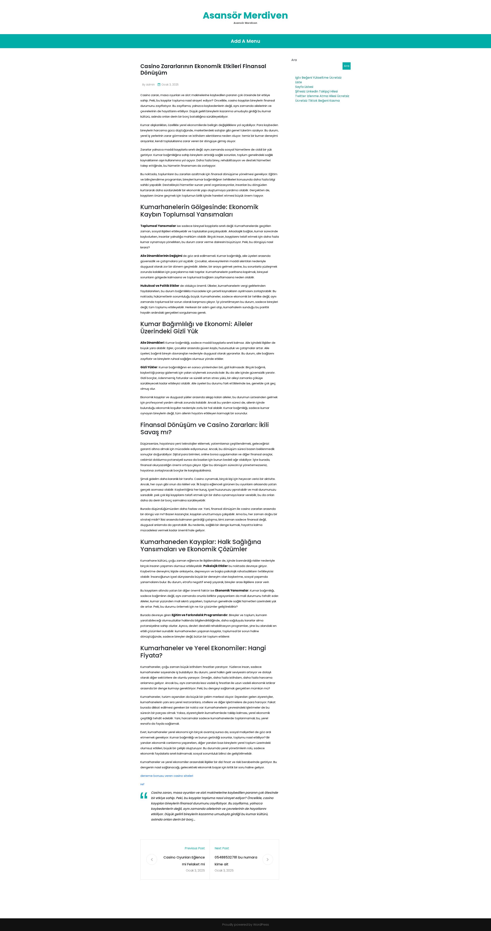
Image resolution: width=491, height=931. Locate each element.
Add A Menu (245, 41)
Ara (294, 60)
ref (142, 784)
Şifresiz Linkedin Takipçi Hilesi (316, 91)
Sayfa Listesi (304, 87)
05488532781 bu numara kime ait (236, 861)
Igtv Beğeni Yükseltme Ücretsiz (318, 77)
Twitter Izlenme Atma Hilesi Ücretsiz (322, 96)
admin (150, 85)
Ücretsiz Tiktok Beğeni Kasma (317, 100)
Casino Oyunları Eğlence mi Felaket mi (184, 861)
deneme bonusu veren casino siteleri (166, 776)
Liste (298, 82)
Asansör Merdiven (245, 15)
